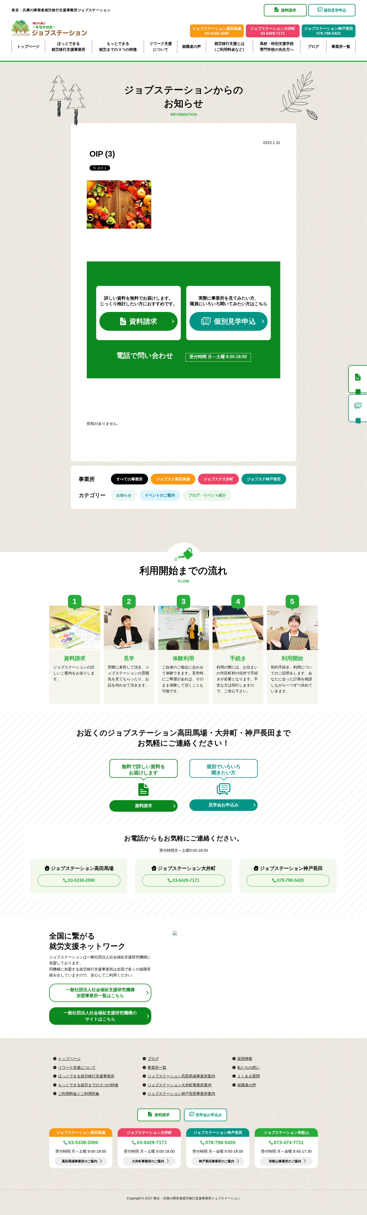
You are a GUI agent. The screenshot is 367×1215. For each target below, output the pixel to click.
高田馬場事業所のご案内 (79, 1161)
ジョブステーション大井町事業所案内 (179, 1085)
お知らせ (123, 495)
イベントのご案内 (160, 495)
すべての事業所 (129, 479)
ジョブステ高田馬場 (173, 479)
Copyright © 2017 (140, 1198)
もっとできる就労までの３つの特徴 (118, 46)
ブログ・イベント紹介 (207, 495)
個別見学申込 (235, 321)
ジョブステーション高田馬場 (80, 1132)
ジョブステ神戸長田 (264, 479)
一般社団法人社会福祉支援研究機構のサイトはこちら (100, 1016)
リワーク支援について (160, 46)
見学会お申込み (223, 805)
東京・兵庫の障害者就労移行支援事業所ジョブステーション (61, 10)
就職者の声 (191, 46)
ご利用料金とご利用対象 (78, 1093)
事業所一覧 (341, 46)
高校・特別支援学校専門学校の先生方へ (277, 46)
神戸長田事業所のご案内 (216, 1161)
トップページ (28, 46)
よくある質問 (248, 1076)
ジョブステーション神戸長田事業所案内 (181, 1093)
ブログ (313, 46)
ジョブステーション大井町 (149, 1132)
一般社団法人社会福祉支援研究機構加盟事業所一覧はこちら (100, 992)
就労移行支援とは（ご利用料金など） (229, 46)
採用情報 (244, 1058)
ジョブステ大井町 (218, 479)
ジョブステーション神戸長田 (217, 1132)
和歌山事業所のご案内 (285, 1161)
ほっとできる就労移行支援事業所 (68, 46)
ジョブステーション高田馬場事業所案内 (181, 1076)
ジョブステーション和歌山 (286, 1132)
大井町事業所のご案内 (148, 1161)
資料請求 (143, 321)
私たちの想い (248, 1067)
